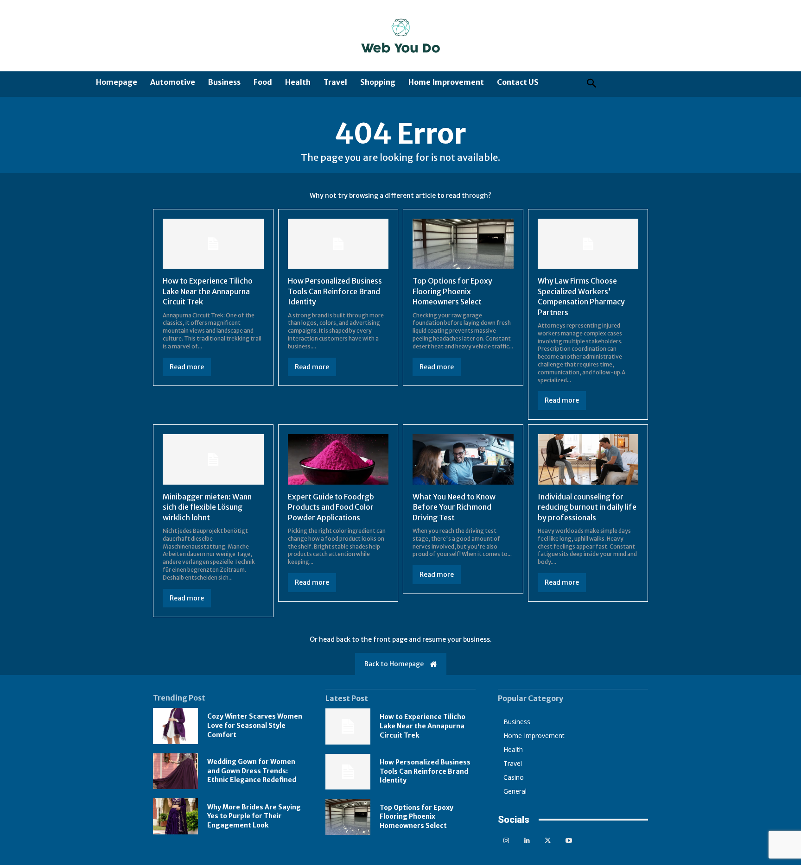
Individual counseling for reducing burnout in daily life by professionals (587, 507)
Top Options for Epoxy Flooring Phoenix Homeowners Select (452, 291)
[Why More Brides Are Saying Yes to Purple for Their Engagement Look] (175, 816)
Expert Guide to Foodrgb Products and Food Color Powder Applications (331, 507)
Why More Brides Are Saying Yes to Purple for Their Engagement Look (254, 816)
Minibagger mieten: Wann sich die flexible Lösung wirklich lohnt (207, 507)
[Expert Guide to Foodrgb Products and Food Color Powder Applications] (338, 459)
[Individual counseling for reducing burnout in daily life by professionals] (588, 459)
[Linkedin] (527, 841)
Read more (187, 367)
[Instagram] (506, 841)
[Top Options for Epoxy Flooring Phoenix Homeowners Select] (463, 244)
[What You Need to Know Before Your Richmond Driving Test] (463, 459)
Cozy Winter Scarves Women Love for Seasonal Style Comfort (254, 725)
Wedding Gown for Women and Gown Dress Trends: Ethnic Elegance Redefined (251, 771)
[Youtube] (568, 841)
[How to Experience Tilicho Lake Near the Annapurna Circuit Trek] (213, 244)
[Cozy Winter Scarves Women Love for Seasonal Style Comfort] (175, 726)
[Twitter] (548, 841)
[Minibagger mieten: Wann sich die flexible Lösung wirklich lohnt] (213, 459)
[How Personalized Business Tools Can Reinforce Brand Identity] (338, 244)
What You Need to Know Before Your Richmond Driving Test (454, 507)
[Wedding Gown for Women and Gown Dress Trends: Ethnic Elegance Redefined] (175, 771)
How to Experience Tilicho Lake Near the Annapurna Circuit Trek (208, 291)
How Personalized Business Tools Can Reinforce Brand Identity (335, 291)
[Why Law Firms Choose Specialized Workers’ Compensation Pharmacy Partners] (588, 244)
